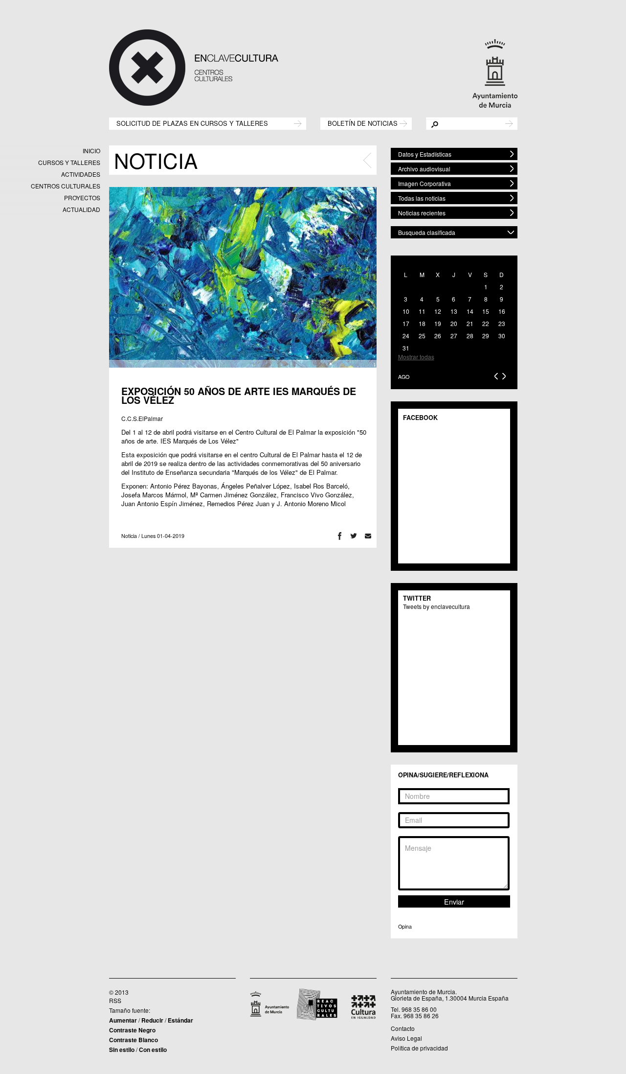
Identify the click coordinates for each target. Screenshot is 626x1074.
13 (453, 311)
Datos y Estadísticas (424, 154)
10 (405, 311)
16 (501, 311)
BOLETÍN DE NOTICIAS (363, 122)
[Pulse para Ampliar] (243, 277)
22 (485, 323)
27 (453, 335)
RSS (115, 1000)
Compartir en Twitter (354, 536)
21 (470, 323)
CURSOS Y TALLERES (69, 162)
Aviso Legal (406, 1038)
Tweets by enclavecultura (436, 606)
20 (453, 323)
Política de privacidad (419, 1048)
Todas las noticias (422, 198)
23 (501, 323)
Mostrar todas (416, 356)
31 (405, 348)
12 (437, 311)
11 (422, 311)
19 (437, 323)
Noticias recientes (422, 212)
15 (485, 311)
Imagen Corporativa (424, 183)
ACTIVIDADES (80, 174)
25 (422, 335)
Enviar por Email (368, 536)
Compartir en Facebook (339, 536)
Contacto (403, 1028)
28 (470, 335)
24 (405, 335)
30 (501, 335)
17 (405, 323)
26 (437, 335)
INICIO (91, 150)
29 (485, 335)
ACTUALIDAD (81, 209)
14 (470, 311)
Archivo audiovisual (424, 168)
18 (422, 323)
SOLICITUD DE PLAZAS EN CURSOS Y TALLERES (192, 122)
